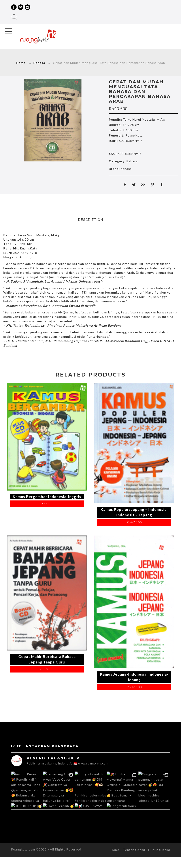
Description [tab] (90, 220)
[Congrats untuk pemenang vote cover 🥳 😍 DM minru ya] (154, 787)
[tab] (91, 219)
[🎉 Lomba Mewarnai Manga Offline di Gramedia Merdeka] (122, 787)
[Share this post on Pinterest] (152, 184)
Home (21, 63)
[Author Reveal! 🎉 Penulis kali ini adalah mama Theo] (27, 787)
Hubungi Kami (159, 850)
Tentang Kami (134, 850)
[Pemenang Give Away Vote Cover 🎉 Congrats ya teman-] (58, 787)
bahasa (126, 168)
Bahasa (39, 63)
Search (14, 17)
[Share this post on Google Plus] (143, 184)
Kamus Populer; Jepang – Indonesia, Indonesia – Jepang (134, 512)
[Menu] (8, 31)
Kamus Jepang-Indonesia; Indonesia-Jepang (134, 677)
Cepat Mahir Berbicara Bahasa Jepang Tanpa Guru (47, 659)
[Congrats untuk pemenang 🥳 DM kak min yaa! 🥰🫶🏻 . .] (90, 787)
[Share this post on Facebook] (124, 184)
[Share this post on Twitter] (134, 184)
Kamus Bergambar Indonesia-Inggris (47, 496)
